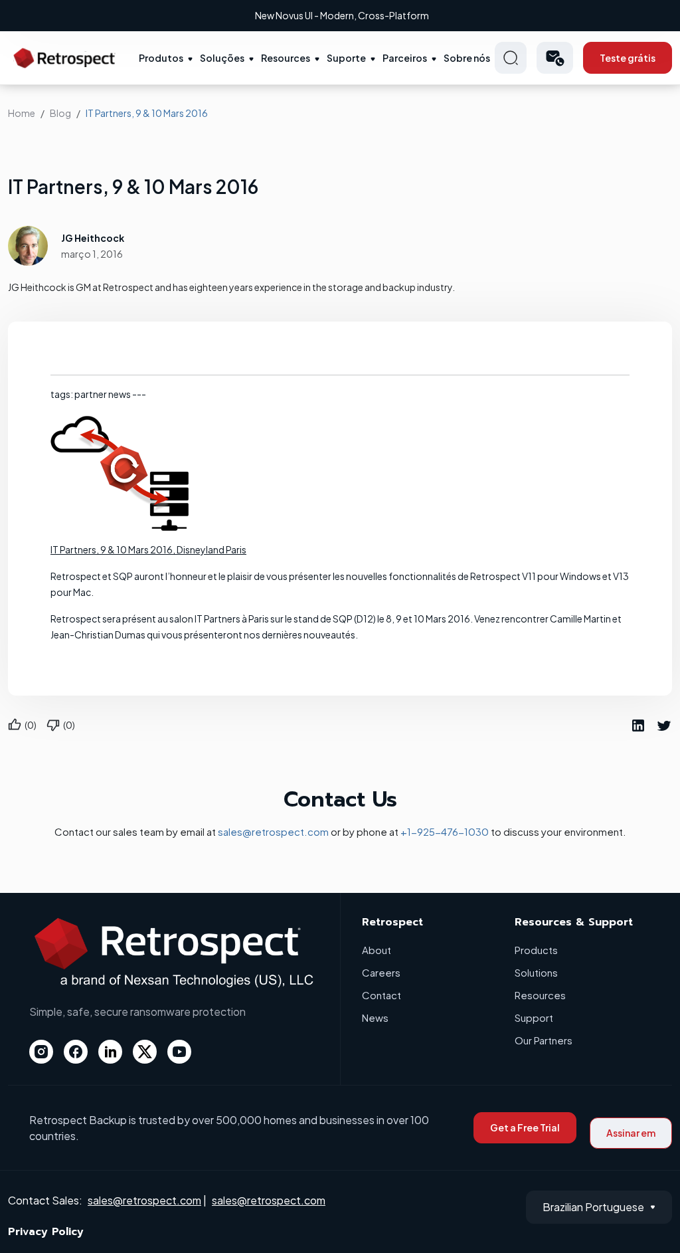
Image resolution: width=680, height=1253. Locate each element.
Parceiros (404, 58)
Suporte (346, 58)
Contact (381, 995)
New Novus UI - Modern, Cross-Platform (342, 15)
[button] (555, 58)
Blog (60, 113)
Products (536, 949)
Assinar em (630, 1133)
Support (534, 1017)
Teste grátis (627, 58)
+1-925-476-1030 (444, 831)
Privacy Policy (46, 1232)
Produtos (161, 58)
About (376, 949)
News (375, 1017)
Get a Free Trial (525, 1127)
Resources (285, 58)
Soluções (222, 58)
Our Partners (543, 1040)
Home (21, 113)
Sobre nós (467, 58)
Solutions (536, 972)
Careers (381, 972)
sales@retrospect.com (273, 831)
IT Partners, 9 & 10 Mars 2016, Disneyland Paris (148, 549)
